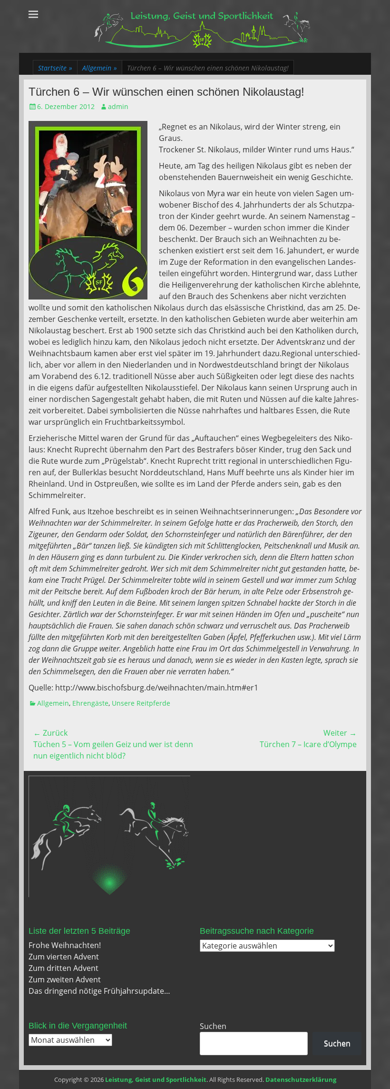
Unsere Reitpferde (141, 703)
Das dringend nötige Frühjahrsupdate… (99, 991)
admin (118, 106)
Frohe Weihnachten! (65, 945)
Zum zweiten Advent (65, 979)
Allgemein (99, 67)
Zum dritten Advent (63, 968)
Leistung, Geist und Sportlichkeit (155, 1079)
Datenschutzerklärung (300, 1079)
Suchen (213, 1026)
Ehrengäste (90, 703)
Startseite (55, 67)
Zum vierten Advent (64, 956)
